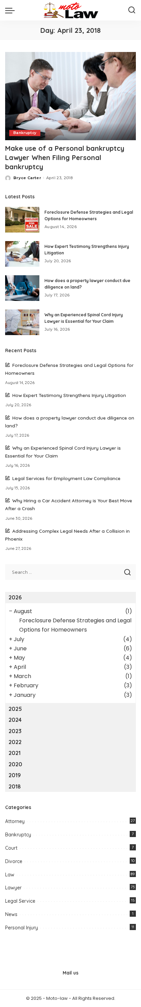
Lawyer (13, 888)
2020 (15, 764)
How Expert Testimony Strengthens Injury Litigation (69, 395)
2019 (15, 775)
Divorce (13, 861)
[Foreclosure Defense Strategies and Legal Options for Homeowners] (22, 220)
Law (9, 875)
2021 (15, 753)
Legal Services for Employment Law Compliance (66, 478)
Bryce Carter (27, 177)
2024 (15, 719)
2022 (15, 742)
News (11, 914)
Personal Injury (21, 928)
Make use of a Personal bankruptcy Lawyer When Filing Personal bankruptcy (64, 157)
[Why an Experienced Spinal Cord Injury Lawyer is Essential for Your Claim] (22, 322)
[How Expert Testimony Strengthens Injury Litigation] (22, 254)
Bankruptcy (24, 133)
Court (11, 848)
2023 (15, 731)
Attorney (15, 821)
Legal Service (20, 901)
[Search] (132, 10)
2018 (15, 786)
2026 (15, 597)
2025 (15, 708)
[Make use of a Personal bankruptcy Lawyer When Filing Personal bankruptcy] (70, 96)
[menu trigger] (11, 10)
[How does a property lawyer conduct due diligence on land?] (22, 288)
